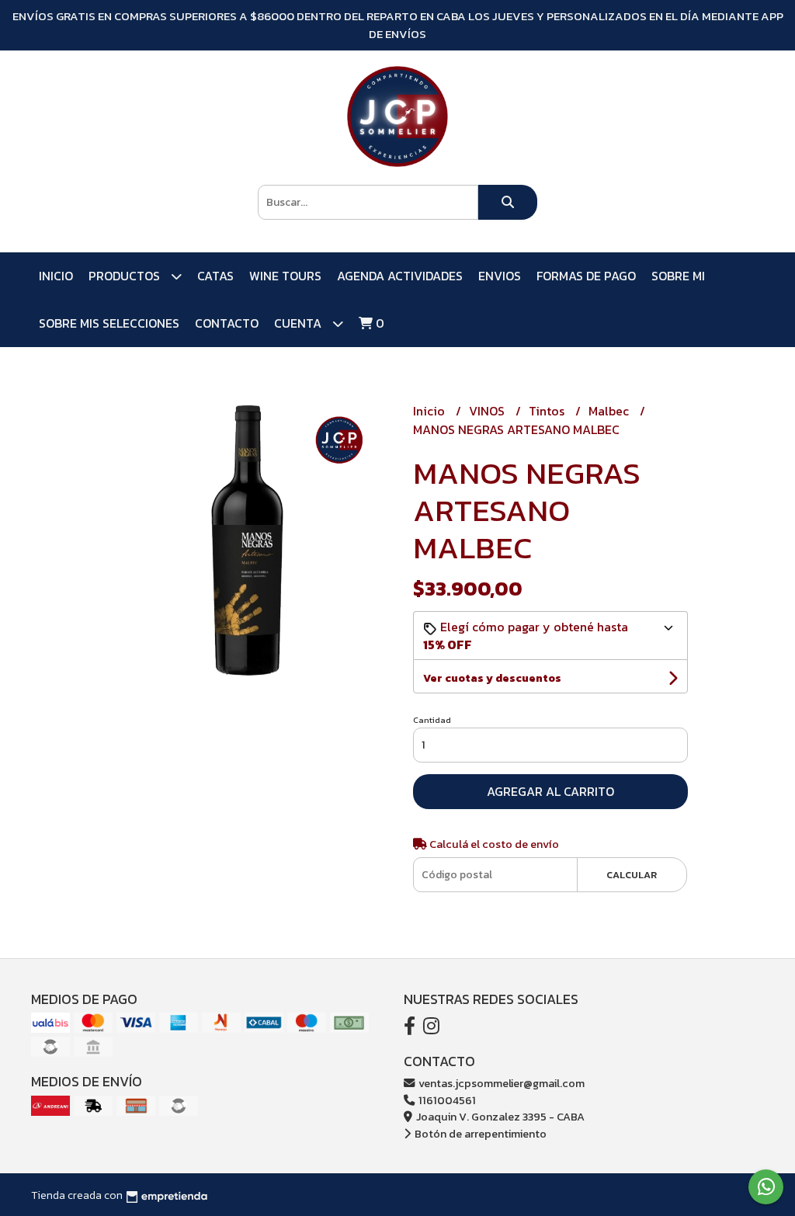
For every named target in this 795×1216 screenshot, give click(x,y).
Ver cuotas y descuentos (492, 678)
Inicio (56, 275)
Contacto (227, 323)
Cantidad (432, 720)
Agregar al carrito (550, 791)
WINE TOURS (285, 275)
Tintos (548, 410)
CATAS (215, 275)
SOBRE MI (678, 275)
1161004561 (446, 1100)
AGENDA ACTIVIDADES (400, 275)
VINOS (488, 410)
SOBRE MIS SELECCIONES (109, 323)
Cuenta (299, 323)
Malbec (610, 410)
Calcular (631, 874)
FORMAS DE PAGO (586, 275)
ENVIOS (499, 275)
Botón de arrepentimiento (479, 1133)
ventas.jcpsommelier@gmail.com (500, 1083)
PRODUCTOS (126, 275)
